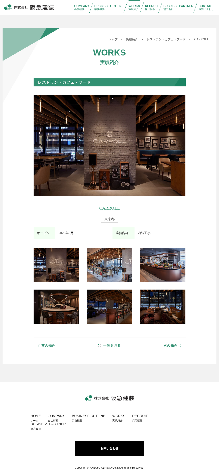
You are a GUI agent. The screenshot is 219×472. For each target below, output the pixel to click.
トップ (113, 39)
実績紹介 (132, 39)
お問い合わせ (109, 448)
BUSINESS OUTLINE (108, 7)
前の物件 (48, 345)
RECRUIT (151, 7)
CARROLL (201, 39)
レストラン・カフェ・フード (166, 39)
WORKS (134, 7)
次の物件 (171, 345)
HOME (36, 418)
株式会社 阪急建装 (29, 7)
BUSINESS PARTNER (178, 7)
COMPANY (81, 7)
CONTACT (206, 7)
